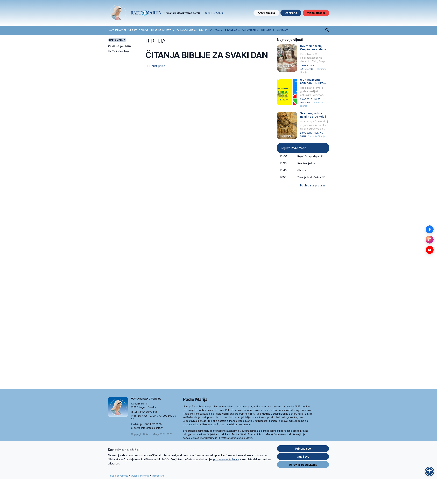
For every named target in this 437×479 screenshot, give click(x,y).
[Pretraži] (327, 30)
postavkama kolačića (226, 459)
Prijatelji (267, 30)
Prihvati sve (303, 448)
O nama (215, 30)
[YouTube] (430, 250)
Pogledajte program (313, 185)
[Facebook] (430, 229)
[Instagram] (430, 240)
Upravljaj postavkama (303, 464)
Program (231, 30)
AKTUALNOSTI (117, 30)
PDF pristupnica (155, 66)
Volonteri (249, 30)
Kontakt (282, 30)
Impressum (158, 475)
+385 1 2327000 (214, 12)
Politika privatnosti (118, 475)
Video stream (316, 13)
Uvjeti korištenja (140, 475)
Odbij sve (303, 456)
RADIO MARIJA (117, 40)
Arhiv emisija (266, 13)
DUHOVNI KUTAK (186, 30)
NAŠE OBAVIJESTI (161, 30)
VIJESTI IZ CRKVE (139, 30)
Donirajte (291, 13)
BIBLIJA (203, 30)
